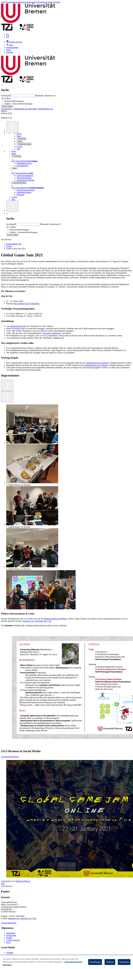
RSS (3, 883)
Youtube (9, 952)
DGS (8, 942)
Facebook (5, 757)
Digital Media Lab (45, 109)
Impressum (10, 933)
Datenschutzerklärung (73, 962)
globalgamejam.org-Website (97, 363)
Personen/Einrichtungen (14, 101)
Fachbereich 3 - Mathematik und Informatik (19, 109)
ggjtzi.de (37, 621)
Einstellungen (95, 962)
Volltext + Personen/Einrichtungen (18, 104)
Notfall (9, 938)
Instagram (15, 757)
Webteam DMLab (22, 881)
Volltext (7, 98)
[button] (32, 424)
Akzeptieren (124, 962)
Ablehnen (110, 962)
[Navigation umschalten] (2, 85)
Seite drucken (6, 886)
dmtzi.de (22, 918)
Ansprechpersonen (8, 923)
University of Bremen (51, 333)
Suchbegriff (6, 96)
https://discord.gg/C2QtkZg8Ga (27, 303)
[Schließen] (12, 159)
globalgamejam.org (18, 326)
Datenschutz (11, 935)
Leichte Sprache (12, 940)
